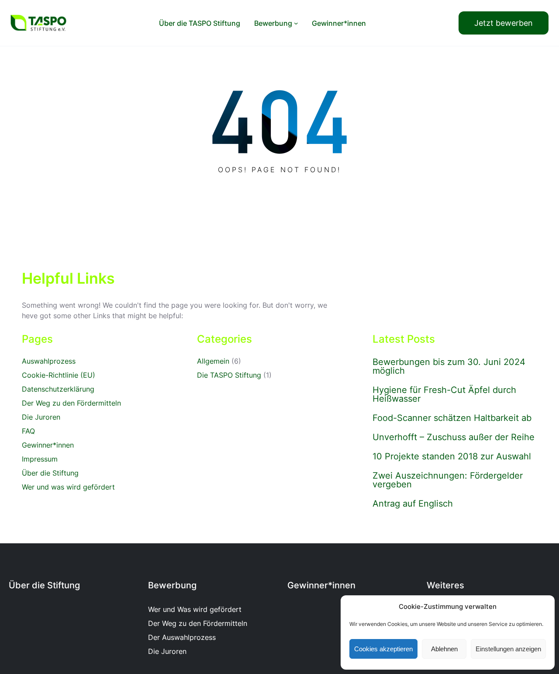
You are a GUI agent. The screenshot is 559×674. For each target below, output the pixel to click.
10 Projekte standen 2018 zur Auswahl (452, 456)
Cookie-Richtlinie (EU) (58, 375)
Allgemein (213, 361)
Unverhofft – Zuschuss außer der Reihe (454, 437)
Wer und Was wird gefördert (195, 609)
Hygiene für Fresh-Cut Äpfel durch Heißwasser (444, 394)
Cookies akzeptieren (383, 649)
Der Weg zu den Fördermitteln (71, 403)
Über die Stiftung (50, 473)
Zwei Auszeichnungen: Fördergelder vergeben (448, 480)
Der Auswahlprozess (182, 637)
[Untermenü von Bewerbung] (296, 23)
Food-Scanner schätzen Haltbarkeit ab (452, 417)
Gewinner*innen (48, 445)
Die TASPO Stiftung (229, 375)
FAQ (28, 431)
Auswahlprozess (49, 361)
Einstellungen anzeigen (508, 649)
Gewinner (307, 585)
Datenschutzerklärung (58, 389)
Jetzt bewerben (503, 23)
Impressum (40, 459)
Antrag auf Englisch (413, 503)
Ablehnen (444, 649)
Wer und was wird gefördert (68, 487)
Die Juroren (41, 417)
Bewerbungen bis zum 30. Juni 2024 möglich (449, 366)
